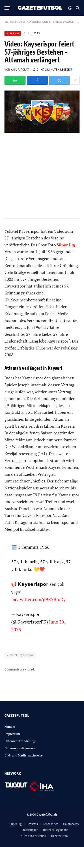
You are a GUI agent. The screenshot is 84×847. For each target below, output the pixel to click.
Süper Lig (12, 33)
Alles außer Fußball (33, 836)
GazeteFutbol (60, 836)
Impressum (12, 734)
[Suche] (77, 8)
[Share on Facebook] (37, 80)
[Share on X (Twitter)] (59, 80)
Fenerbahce (50, 824)
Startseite (10, 21)
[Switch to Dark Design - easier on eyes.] (70, 8)
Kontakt (9, 726)
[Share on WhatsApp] (15, 80)
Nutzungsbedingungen (20, 748)
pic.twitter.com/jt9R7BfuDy (38, 599)
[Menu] (7, 8)
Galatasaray (71, 824)
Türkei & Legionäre (55, 830)
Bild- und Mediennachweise (23, 755)
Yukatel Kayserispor (20, 655)
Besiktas (32, 824)
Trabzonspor (29, 830)
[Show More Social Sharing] (75, 80)
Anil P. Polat (20, 69)
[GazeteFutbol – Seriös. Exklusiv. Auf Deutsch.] (40, 8)
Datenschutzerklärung (19, 741)
